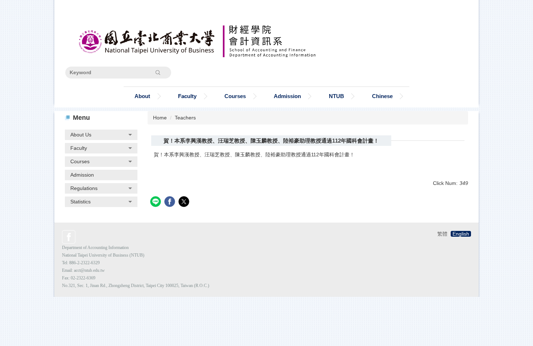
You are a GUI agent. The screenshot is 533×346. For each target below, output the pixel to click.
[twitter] (184, 202)
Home (160, 118)
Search (158, 72)
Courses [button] (235, 96)
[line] (156, 202)
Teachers (185, 118)
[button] (101, 135)
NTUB (336, 96)
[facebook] (170, 202)
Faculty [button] (187, 96)
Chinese (382, 96)
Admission (287, 96)
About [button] (142, 96)
